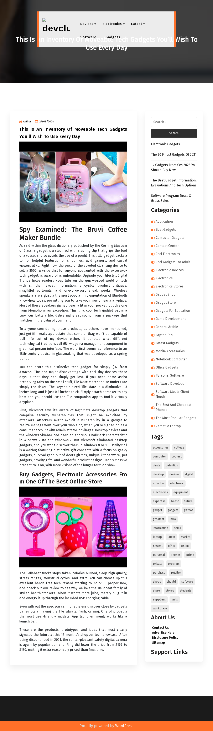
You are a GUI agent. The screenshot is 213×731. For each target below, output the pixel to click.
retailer (176, 572)
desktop (158, 474)
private (157, 564)
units (174, 599)
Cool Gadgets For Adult (173, 262)
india (173, 519)
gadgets (173, 510)
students (185, 590)
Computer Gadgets (170, 238)
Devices (86, 24)
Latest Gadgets (167, 343)
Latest (136, 24)
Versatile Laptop (168, 426)
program (174, 564)
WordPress (124, 726)
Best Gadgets (166, 230)
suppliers (159, 599)
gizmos (188, 510)
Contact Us (160, 628)
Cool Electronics (168, 254)
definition (172, 465)
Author (27, 121)
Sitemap (158, 643)
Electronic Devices (170, 270)
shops (157, 581)
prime (190, 555)
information (160, 528)
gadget (157, 510)
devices (175, 474)
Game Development (171, 319)
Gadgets (112, 37)
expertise (159, 501)
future (188, 501)
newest (157, 546)
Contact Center (167, 246)
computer (159, 456)
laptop (157, 537)
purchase (159, 572)
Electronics (112, 24)
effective (159, 483)
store (156, 590)
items (177, 528)
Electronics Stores (169, 286)
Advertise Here (163, 633)
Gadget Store (166, 302)
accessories (160, 447)
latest (171, 537)
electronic (177, 483)
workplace (160, 608)
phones (176, 555)
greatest (158, 519)
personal (159, 555)
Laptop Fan (164, 335)
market (185, 537)
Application (164, 221)
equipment (180, 492)
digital (189, 474)
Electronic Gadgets (165, 144)
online (185, 546)
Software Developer (171, 384)
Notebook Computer (171, 359)
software (187, 581)
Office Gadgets (167, 367)
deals (156, 465)
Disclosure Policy (165, 638)
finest (175, 501)
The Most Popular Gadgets (176, 418)
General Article (167, 327)
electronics (160, 492)
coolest (177, 456)
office (172, 546)
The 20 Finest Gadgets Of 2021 (174, 155)
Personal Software (170, 375)
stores (170, 590)
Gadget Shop (165, 294)
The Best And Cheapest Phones (173, 407)
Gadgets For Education (173, 311)
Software (88, 37)
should (171, 581)
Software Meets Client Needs (172, 394)
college (179, 447)
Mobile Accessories (170, 351)
